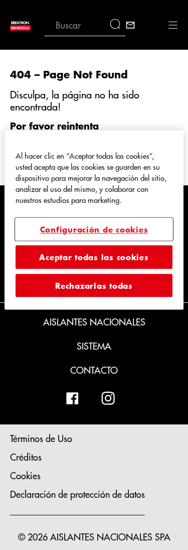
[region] (94, 219)
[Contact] (130, 25)
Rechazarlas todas (93, 285)
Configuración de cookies (94, 229)
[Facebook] (72, 398)
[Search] (117, 25)
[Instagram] (108, 398)
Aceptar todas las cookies (93, 257)
